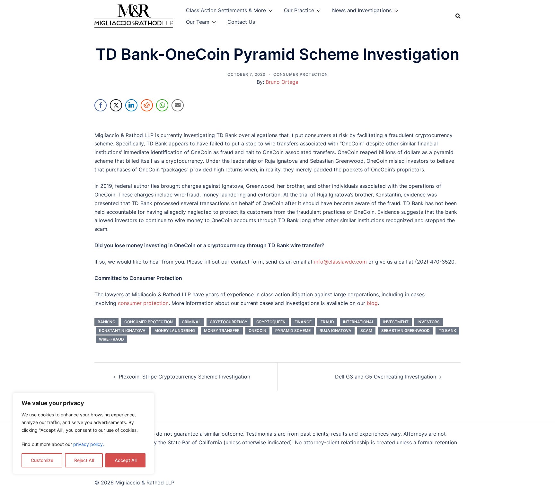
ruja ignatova (335, 330)
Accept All (126, 460)
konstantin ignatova (122, 330)
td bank (447, 330)
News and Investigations (362, 10)
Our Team (197, 22)
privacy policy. (88, 444)
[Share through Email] (178, 105)
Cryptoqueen (271, 321)
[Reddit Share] (147, 105)
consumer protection (143, 303)
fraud (327, 321)
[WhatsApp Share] (162, 105)
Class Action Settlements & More (226, 10)
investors (429, 321)
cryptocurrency (228, 321)
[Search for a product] (458, 16)
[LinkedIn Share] (131, 105)
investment (396, 321)
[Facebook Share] (100, 105)
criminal (191, 321)
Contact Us (241, 22)
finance (303, 321)
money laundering (174, 330)
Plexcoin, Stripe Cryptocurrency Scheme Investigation (184, 376)
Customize (42, 460)
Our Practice (299, 10)
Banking (106, 321)
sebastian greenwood (405, 330)
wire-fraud (111, 339)
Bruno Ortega (282, 82)
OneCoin (257, 330)
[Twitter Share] (116, 105)
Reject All (84, 460)
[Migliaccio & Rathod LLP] (133, 15)
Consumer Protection (300, 74)
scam (366, 330)
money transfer (222, 330)
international (358, 321)
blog (372, 303)
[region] (83, 433)
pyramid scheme (293, 330)
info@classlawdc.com (340, 261)
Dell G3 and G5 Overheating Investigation (385, 376)
